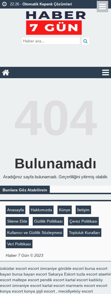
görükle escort (71, 268)
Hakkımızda (41, 210)
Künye (64, 210)
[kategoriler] (105, 72)
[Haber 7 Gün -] (56, 22)
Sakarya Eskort (61, 274)
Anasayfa (15, 210)
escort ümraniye (42, 268)
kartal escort (76, 280)
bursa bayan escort (29, 274)
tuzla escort (87, 274)
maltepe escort (25, 280)
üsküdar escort (13, 268)
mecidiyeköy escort (75, 291)
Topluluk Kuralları (84, 232)
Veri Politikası (19, 244)
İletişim (83, 210)
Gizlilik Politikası (48, 221)
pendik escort (52, 280)
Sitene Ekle (17, 221)
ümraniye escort (26, 285)
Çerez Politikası (83, 221)
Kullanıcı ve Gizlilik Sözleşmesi (34, 232)
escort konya (23, 291)
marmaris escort (80, 285)
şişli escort (45, 291)
